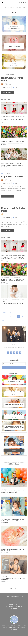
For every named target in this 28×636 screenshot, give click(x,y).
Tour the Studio (14, 28)
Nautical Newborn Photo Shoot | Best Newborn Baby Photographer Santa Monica (14, 427)
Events (3, 116)
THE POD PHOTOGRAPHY (14, 627)
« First (4, 312)
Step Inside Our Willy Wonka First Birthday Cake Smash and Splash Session (12, 143)
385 (3, 320)
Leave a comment (6, 87)
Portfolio (14, 65)
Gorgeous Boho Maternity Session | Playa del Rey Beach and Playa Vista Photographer (14, 392)
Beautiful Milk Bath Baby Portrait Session (14, 404)
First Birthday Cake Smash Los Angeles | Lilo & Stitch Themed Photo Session (14, 415)
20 (22, 312)
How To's (8, 173)
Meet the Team (13, 598)
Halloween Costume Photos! (12, 79)
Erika (6, 83)
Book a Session (14, 46)
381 (10, 316)
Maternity (14, 394)
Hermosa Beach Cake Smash (14, 381)
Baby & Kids (11, 140)
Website (7, 596)
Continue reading (7, 92)
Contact (21, 598)
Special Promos (21, 118)
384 (22, 316)
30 (2, 316)
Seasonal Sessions (10, 74)
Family (17, 116)
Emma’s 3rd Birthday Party (13, 209)
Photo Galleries (15, 596)
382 (14, 316)
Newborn (14, 299)
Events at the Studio (11, 116)
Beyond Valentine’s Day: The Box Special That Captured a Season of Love (12, 121)
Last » (16, 320)
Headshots (17, 140)
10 (18, 312)
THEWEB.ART (14, 629)
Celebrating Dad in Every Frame (12, 303)
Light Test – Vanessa (12, 176)
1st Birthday (5, 140)
